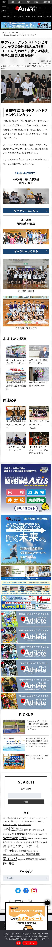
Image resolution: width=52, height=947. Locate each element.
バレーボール (16, 33)
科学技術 (8, 850)
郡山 (20, 2)
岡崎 (36, 2)
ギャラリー (47, 63)
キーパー (6, 821)
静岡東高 (30, 859)
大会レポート (18, 16)
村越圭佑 (38, 839)
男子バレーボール (41, 66)
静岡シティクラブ (32, 851)
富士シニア (39, 834)
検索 (26, 801)
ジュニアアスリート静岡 (20, 901)
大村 (29, 834)
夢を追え (41, 16)
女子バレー (11, 66)
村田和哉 (30, 838)
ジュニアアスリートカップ (26, 821)
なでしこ (35, 818)
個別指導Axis (28, 830)
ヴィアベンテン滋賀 (24, 825)
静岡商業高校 (33, 854)
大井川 (13, 833)
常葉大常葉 (10, 838)
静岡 (4, 2)
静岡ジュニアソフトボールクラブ (14, 855)
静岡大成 (30, 66)
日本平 (23, 838)
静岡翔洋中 (40, 859)
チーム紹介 (7, 16)
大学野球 (22, 833)
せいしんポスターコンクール (19, 818)
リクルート (7, 825)
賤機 (3, 68)
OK (18, 943)
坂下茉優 (6, 834)
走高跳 (23, 851)
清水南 (35, 842)
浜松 (12, 2)
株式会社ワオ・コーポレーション (14, 842)
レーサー (14, 825)
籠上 (4, 66)
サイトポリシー (30, 943)
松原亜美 (44, 839)
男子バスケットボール (21, 846)
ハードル (40, 821)
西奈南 (17, 850)
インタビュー (30, 16)
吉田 (42, 830)
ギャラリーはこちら (26, 211)
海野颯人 (29, 842)
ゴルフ (13, 821)
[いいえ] (48, 938)
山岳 (45, 834)
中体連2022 (13, 829)
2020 (4, 818)
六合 (35, 830)
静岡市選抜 (21, 859)
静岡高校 (8, 863)
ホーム (4, 33)
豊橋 (28, 2)
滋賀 (40, 842)
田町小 (45, 842)
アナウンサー (43, 818)
